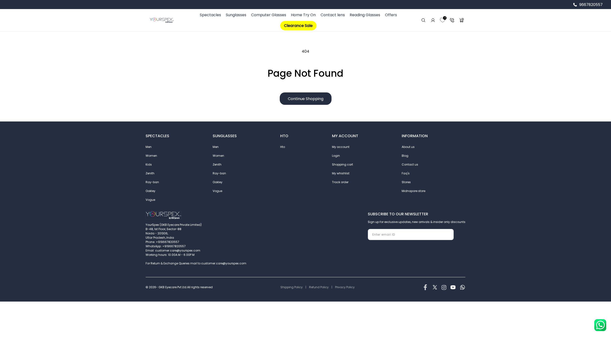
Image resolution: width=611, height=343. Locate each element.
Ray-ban (152, 182)
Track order (340, 182)
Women (151, 156)
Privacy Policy (345, 287)
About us (408, 147)
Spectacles (210, 15)
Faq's (406, 173)
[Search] (423, 20)
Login (336, 156)
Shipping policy (291, 287)
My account (340, 147)
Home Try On (303, 15)
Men (149, 147)
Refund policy (319, 287)
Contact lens (333, 15)
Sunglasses (236, 15)
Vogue (150, 200)
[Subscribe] (448, 234)
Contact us (410, 164)
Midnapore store (413, 191)
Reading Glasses (365, 15)
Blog (405, 156)
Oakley (150, 191)
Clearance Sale (298, 25)
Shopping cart (342, 164)
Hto (282, 147)
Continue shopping (305, 98)
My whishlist (340, 173)
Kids (149, 164)
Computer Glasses (268, 15)
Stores (406, 182)
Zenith (150, 173)
